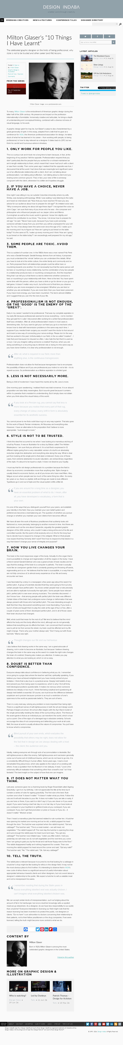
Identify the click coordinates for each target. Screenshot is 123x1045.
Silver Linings (98, 64)
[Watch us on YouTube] (103, 1024)
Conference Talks (66, 20)
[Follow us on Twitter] (85, 36)
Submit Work (40, 1024)
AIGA (21, 134)
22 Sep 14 (16, 65)
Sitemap (57, 1024)
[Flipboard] (51, 929)
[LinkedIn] (46, 929)
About (11, 1024)
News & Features (42, 20)
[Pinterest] (42, 929)
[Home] (61, 7)
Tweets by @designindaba (90, 93)
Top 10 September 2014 (14, 91)
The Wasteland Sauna (102, 56)
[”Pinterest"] (109, 36)
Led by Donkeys (38, 995)
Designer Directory (92, 20)
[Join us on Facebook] (97, 36)
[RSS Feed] (115, 1024)
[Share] (55, 929)
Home (2, 20)
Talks (33, 1000)
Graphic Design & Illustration (13, 71)
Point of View (12, 74)
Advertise (29, 1024)
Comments (11, 76)
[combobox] (105, 24)
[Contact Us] (119, 1024)
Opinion (20, 74)
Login (50, 1024)
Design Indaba (102, 1031)
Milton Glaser (14, 67)
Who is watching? (17, 995)
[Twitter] (38, 929)
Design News (15, 1000)
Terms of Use (68, 1024)
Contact (19, 1024)
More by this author (65, 957)
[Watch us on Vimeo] (107, 1024)
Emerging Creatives (17, 20)
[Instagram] (99, 1024)
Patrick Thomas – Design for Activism (62, 997)
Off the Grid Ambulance (102, 73)
